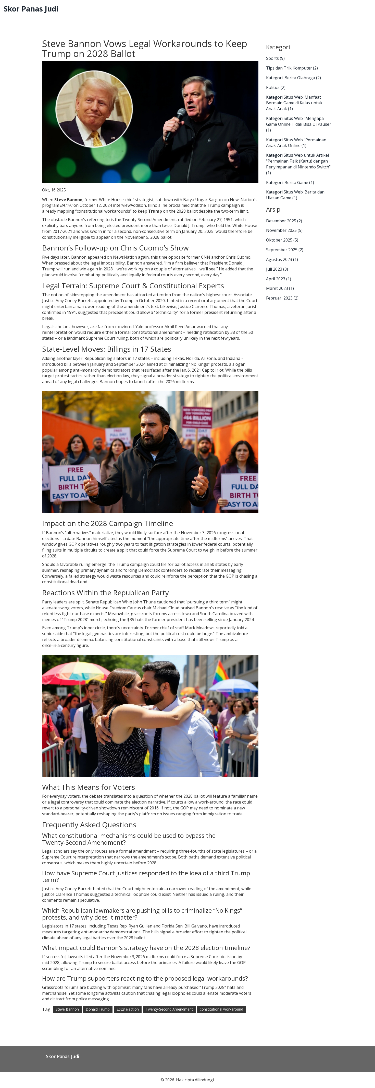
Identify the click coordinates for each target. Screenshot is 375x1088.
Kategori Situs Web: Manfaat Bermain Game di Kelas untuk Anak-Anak (294, 103)
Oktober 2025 (282, 240)
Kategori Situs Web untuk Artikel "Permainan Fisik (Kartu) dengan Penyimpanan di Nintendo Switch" (298, 164)
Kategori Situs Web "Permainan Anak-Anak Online (296, 142)
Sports (275, 58)
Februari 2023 (282, 298)
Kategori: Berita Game (290, 182)
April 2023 (278, 279)
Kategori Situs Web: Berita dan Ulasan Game (295, 195)
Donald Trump (98, 1009)
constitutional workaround (221, 1009)
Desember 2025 (284, 221)
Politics (275, 87)
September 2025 (284, 250)
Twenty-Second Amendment (169, 1009)
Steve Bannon (67, 1009)
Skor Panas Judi (31, 9)
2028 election (128, 1009)
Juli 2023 (277, 269)
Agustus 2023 (282, 259)
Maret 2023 (280, 288)
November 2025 (284, 230)
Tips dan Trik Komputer (292, 68)
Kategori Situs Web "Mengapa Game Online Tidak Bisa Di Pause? (298, 124)
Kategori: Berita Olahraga (293, 78)
